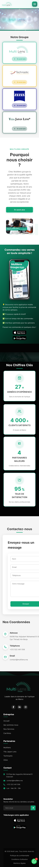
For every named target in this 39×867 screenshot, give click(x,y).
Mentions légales (19, 863)
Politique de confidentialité (19, 855)
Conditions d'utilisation (19, 859)
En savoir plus (19, 210)
